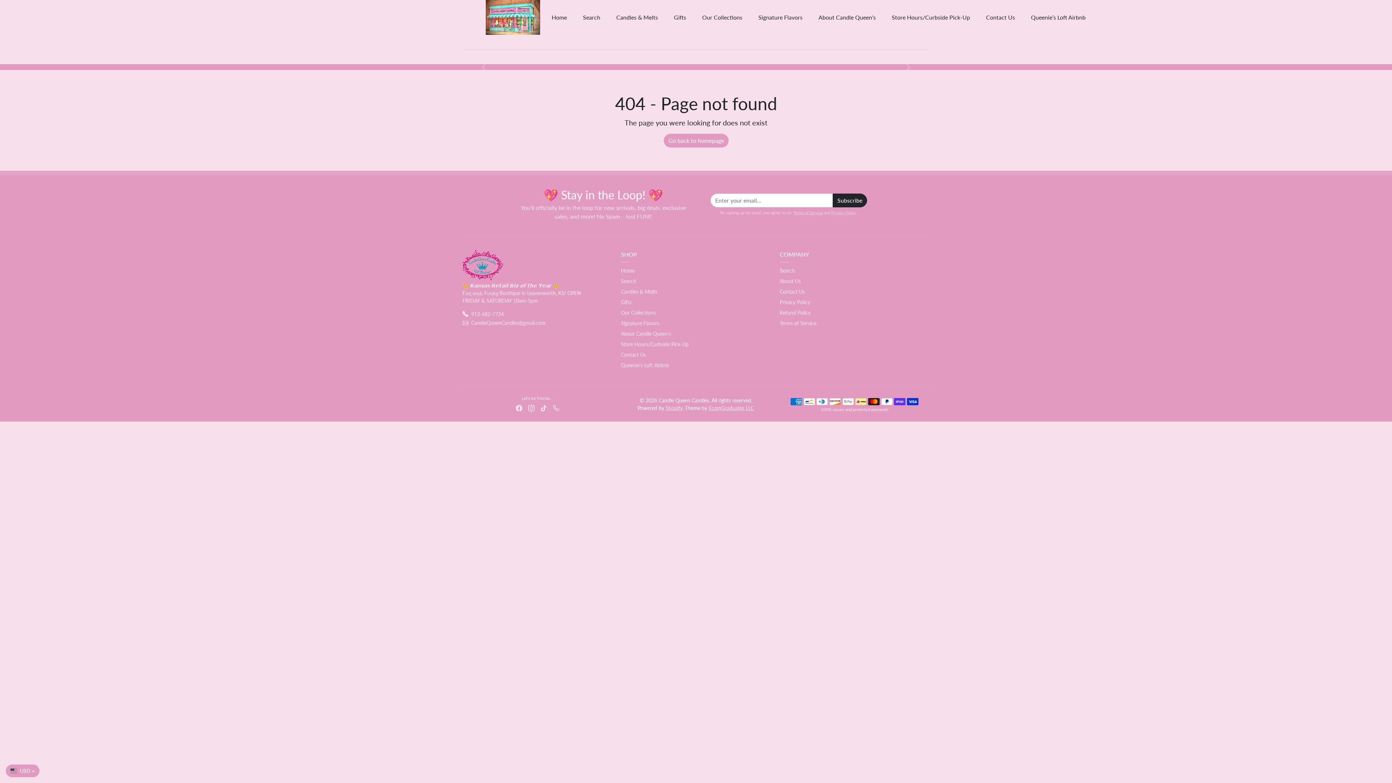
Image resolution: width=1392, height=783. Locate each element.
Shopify (674, 408)
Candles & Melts (637, 17)
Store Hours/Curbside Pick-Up (931, 17)
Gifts (680, 17)
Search (591, 17)
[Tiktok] (544, 407)
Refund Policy (795, 313)
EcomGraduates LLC (731, 408)
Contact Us (1000, 17)
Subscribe (849, 200)
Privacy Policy (843, 212)
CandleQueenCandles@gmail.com (508, 323)
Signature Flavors (780, 17)
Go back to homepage (696, 140)
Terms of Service (808, 212)
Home (559, 17)
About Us (790, 281)
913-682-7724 (487, 314)
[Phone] (556, 407)
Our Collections (722, 17)
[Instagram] (531, 407)
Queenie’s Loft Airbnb (1058, 17)
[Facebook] (519, 407)
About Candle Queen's (847, 17)
